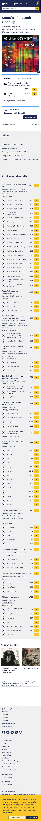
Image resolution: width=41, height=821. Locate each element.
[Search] (37, 8)
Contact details (7, 777)
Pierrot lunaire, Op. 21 (14, 185)
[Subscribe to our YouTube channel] (21, 732)
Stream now (14, 109)
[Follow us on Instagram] (17, 732)
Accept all (33, 817)
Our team (5, 715)
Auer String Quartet (9, 330)
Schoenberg (6, 184)
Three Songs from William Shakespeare (13, 377)
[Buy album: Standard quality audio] (34, 89)
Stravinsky (6, 316)
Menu (6, 4)
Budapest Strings (8, 603)
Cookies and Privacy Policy (10, 770)
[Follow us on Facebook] (4, 732)
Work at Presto (7, 726)
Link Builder (5, 758)
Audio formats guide (23, 78)
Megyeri (5, 510)
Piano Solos (33, 159)
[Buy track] (36, 200)
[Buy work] (36, 185)
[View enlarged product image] (20, 53)
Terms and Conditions (9, 767)
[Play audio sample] (3, 200)
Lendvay (5, 549)
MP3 (10, 93)
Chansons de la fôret (17, 549)
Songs (4, 163)
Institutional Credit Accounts (11, 764)
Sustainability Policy (8, 723)
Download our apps (8, 784)
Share (37, 124)
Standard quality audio (18, 83)
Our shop (5, 718)
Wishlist (4, 749)
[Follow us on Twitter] (8, 732)
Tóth (3, 597)
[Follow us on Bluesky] (13, 732)
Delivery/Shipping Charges (10, 761)
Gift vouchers (6, 752)
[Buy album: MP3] (34, 94)
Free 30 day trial (30, 117)
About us (5, 712)
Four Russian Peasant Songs (11, 403)
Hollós (4, 573)
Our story (5, 721)
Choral (25, 159)
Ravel (4, 291)
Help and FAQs (6, 755)
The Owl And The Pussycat (16, 432)
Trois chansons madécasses (10, 292)
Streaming (5, 746)
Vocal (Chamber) (15, 159)
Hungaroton (12, 148)
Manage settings (15, 817)
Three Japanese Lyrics (12, 347)
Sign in (4, 743)
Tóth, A (4, 441)
